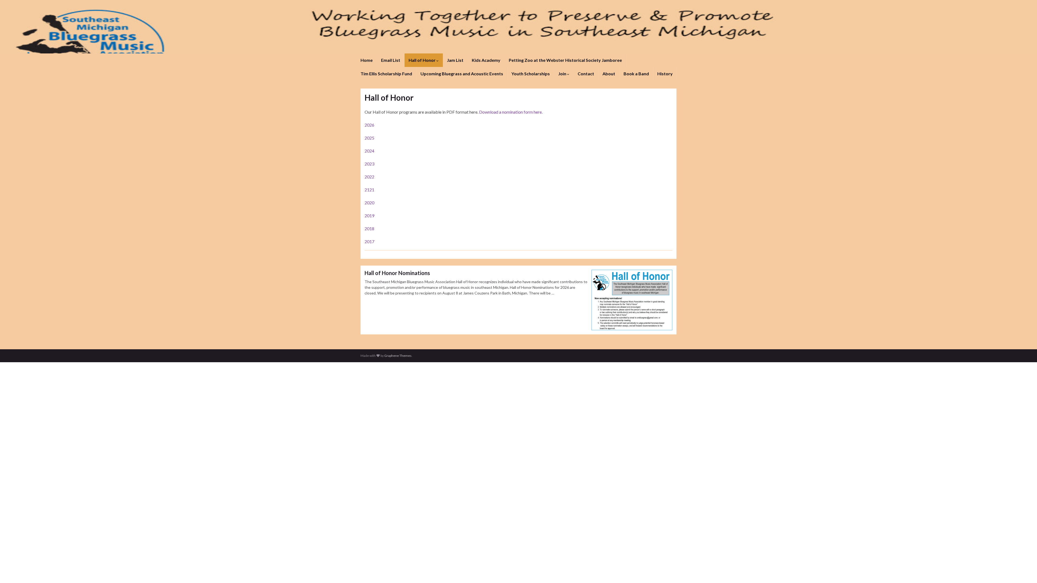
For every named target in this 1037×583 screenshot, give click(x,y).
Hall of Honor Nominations (397, 273)
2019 (369, 215)
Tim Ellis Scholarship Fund (386, 73)
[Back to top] (1025, 571)
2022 (369, 176)
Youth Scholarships (530, 73)
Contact (586, 73)
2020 (369, 202)
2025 (369, 137)
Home (367, 60)
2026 (369, 124)
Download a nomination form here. (511, 111)
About (608, 73)
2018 (369, 228)
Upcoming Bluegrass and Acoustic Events (461, 73)
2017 (369, 241)
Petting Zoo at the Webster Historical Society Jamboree (565, 60)
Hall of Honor (422, 60)
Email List (390, 60)
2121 (369, 189)
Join (562, 73)
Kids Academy (486, 60)
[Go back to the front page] (518, 26)
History (665, 73)
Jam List (455, 60)
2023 (369, 163)
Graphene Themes (398, 356)
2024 (369, 150)
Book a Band (636, 73)
